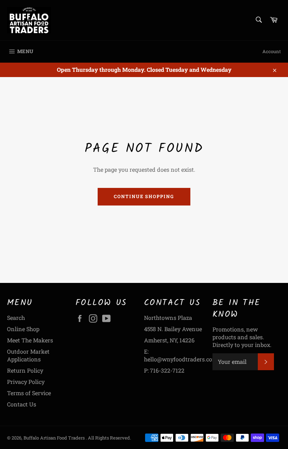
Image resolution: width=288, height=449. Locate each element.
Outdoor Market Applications (28, 355)
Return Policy (25, 370)
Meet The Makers (30, 340)
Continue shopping (144, 196)
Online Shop (23, 329)
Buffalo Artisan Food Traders (55, 438)
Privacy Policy (26, 381)
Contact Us (21, 404)
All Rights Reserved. (109, 438)
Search (16, 317)
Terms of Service (29, 393)
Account (271, 51)
